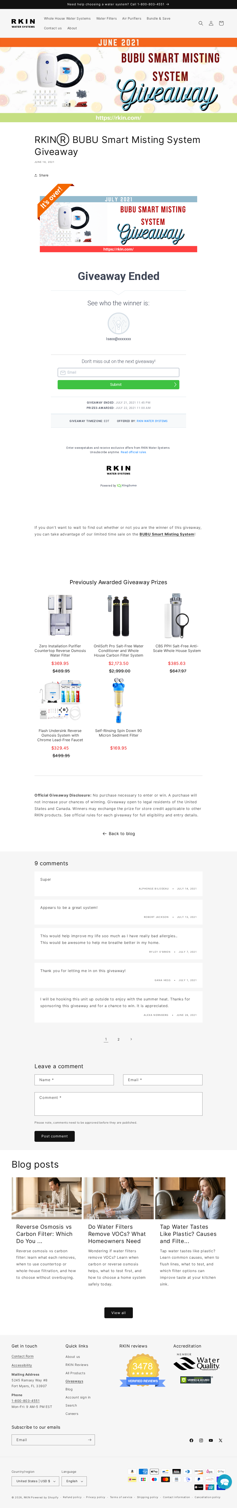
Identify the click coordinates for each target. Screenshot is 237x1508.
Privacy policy (95, 1497)
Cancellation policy (208, 1497)
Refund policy (72, 1497)
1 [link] (106, 1039)
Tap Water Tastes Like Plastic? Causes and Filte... (188, 1233)
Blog (69, 1389)
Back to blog (122, 833)
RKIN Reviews (76, 1365)
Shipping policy (148, 1497)
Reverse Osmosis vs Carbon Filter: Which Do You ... (44, 1233)
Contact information (176, 1497)
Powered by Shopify (45, 1497)
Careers (71, 1414)
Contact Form (23, 1356)
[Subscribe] (89, 1439)
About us (72, 1357)
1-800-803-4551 (26, 1401)
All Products (75, 1373)
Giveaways (74, 1381)
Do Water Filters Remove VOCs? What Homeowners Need (117, 1233)
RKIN (27, 1497)
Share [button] (44, 175)
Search (71, 1405)
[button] (201, 23)
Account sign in (78, 1397)
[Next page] (131, 1039)
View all (118, 1313)
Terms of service (121, 1497)
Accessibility (22, 1365)
